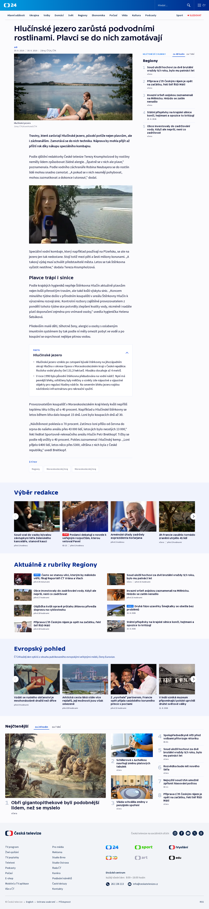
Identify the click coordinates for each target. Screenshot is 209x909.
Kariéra (56, 873)
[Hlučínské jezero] (73, 87)
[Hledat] (189, 5)
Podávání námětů (62, 878)
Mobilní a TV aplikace (17, 883)
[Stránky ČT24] (112, 847)
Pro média (58, 846)
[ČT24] (10, 5)
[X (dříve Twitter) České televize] (194, 833)
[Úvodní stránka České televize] (23, 833)
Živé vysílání (12, 852)
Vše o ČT (10, 888)
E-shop (9, 878)
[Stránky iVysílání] (178, 847)
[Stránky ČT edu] (175, 857)
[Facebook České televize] (181, 833)
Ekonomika (98, 15)
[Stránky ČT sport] (144, 847)
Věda (125, 15)
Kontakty (57, 888)
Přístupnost (65, 901)
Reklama (57, 852)
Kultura (136, 15)
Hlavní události (16, 15)
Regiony (82, 15)
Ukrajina (34, 15)
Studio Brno (58, 857)
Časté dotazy (59, 883)
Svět (70, 15)
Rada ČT (56, 867)
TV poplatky (12, 857)
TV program (12, 846)
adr (15, 47)
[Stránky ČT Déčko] (111, 857)
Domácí (59, 15)
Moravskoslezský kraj (57, 469)
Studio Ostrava (60, 862)
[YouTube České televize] (188, 833)
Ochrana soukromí (46, 901)
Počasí (113, 15)
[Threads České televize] (201, 833)
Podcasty (150, 15)
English (29, 901)
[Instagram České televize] (175, 833)
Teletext (10, 862)
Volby (47, 15)
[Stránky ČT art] (141, 857)
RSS (202, 901)
